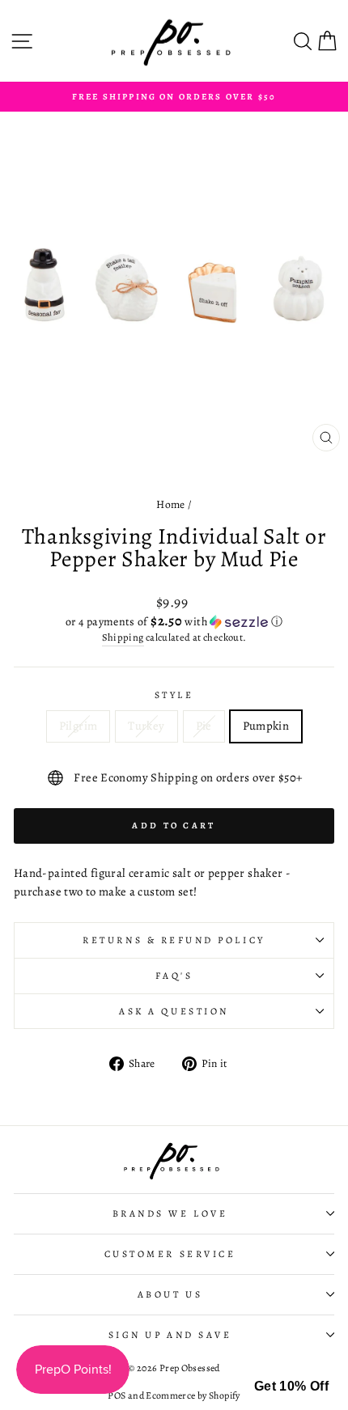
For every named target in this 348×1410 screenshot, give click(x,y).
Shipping (123, 637)
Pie (204, 726)
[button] (174, 621)
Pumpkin (266, 726)
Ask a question (173, 1011)
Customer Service (170, 1253)
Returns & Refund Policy (174, 940)
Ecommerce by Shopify (193, 1395)
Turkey (146, 726)
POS (116, 1395)
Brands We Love (169, 1213)
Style (174, 694)
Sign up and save (170, 1334)
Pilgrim (78, 726)
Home (170, 504)
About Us (170, 1294)
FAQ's (174, 975)
